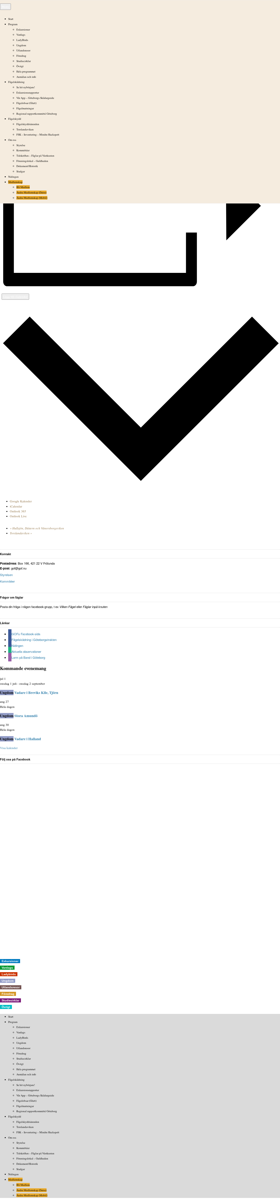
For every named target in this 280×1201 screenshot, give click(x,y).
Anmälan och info (26, 77)
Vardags (20, 34)
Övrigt (20, 66)
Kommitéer (7, 581)
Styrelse (20, 145)
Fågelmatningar (25, 108)
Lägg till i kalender (15, 297)
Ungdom (21, 45)
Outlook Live (18, 516)
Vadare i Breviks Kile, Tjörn (36, 692)
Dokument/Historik (27, 166)
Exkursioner (23, 29)
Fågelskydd (14, 119)
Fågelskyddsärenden (27, 124)
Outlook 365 (18, 511)
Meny (5, 7)
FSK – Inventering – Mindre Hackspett (37, 134)
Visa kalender (9, 748)
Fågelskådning (16, 82)
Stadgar (20, 171)
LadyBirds (22, 40)
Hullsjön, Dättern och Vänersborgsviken (37, 528)
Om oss (12, 140)
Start (10, 19)
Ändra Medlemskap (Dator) (31, 192)
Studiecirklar (23, 61)
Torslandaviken (25, 129)
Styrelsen (6, 575)
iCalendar (16, 506)
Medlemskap (15, 182)
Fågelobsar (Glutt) (26, 103)
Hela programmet (25, 71)
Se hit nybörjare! (25, 87)
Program (12, 24)
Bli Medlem (23, 187)
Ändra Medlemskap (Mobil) (31, 198)
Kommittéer (23, 150)
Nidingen (13, 177)
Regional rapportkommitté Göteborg (36, 113)
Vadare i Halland (27, 738)
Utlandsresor (23, 50)
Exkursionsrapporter (27, 92)
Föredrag (21, 56)
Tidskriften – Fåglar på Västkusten (35, 155)
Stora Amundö (26, 715)
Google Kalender (21, 501)
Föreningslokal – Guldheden (32, 161)
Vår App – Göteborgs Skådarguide (35, 98)
